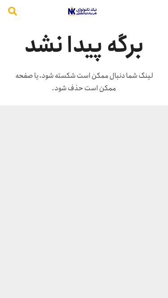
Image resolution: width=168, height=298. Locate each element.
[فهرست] (156, 11)
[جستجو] (12, 11)
